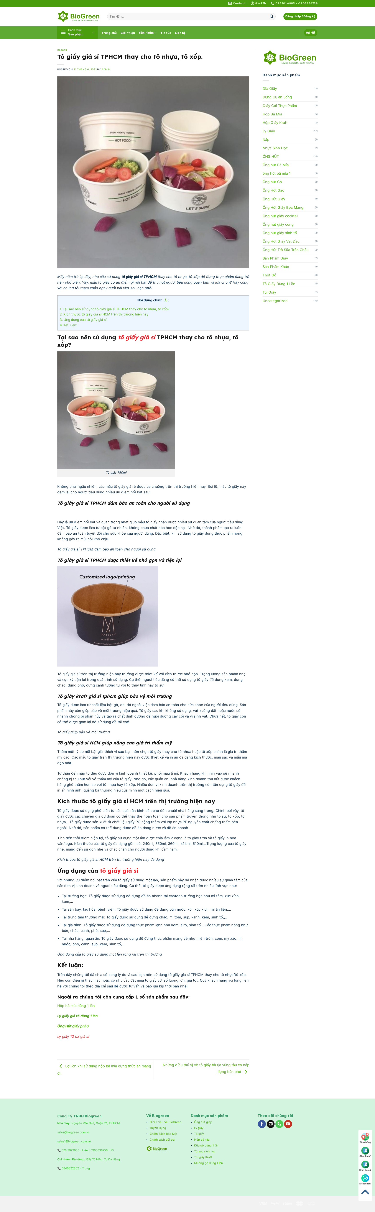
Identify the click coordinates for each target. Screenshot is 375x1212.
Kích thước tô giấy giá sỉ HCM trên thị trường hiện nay (104, 314)
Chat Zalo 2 (365, 1170)
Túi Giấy (269, 292)
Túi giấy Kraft (203, 1157)
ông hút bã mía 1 (277, 173)
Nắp (266, 139)
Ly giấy (198, 1128)
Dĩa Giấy (270, 88)
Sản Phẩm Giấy (275, 258)
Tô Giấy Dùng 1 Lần (279, 284)
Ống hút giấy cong (278, 224)
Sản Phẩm (146, 32)
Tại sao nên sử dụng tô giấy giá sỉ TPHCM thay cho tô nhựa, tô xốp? (114, 309)
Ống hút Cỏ (272, 182)
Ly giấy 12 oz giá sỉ (73, 1036)
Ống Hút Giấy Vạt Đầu (281, 241)
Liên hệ (180, 32)
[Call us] (279, 1124)
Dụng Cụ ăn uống (277, 97)
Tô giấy (199, 1133)
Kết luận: (68, 325)
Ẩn (166, 300)
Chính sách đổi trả (162, 1139)
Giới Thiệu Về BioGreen (165, 1122)
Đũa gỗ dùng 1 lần (206, 1145)
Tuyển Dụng (158, 1128)
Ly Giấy (269, 131)
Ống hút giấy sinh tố (280, 233)
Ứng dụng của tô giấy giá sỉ (83, 320)
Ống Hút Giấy (274, 199)
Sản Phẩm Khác (276, 266)
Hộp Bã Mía (272, 114)
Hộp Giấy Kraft (275, 122)
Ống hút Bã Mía (276, 165)
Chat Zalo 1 (365, 1156)
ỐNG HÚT (271, 156)
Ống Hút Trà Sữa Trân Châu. (286, 250)
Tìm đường (365, 1142)
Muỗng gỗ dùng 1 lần (209, 1163)
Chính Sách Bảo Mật (163, 1133)
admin (106, 69)
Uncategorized (275, 301)
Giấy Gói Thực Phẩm (280, 105)
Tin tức (165, 32)
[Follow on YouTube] (288, 1124)
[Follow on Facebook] (262, 1124)
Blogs (62, 50)
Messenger (365, 1183)
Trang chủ (109, 32)
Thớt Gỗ (269, 275)
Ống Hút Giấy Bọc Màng (283, 207)
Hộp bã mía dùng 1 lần (76, 1005)
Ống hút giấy (203, 1122)
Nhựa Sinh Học (275, 148)
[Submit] (271, 16)
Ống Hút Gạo (273, 190)
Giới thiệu (127, 32)
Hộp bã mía (201, 1139)
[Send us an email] (271, 1124)
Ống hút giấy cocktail (280, 216)
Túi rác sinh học (205, 1151)
